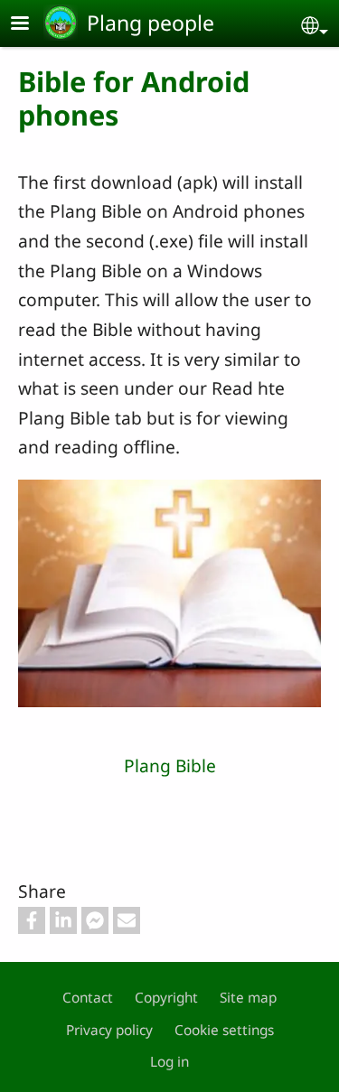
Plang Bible (170, 765)
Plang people (150, 22)
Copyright (166, 997)
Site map (248, 997)
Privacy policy (109, 1030)
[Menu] (31, 25)
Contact (87, 997)
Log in (169, 1061)
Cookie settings (224, 1030)
